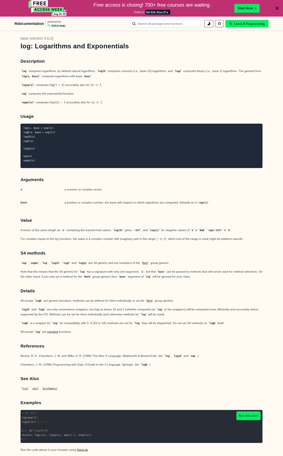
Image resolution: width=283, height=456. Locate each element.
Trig (25, 388)
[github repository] (219, 23)
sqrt (35, 388)
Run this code (249, 415)
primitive (52, 331)
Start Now (245, 8)
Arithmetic (50, 388)
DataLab (82, 449)
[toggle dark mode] (208, 23)
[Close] (277, 8)
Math (145, 263)
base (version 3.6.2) (37, 38)
